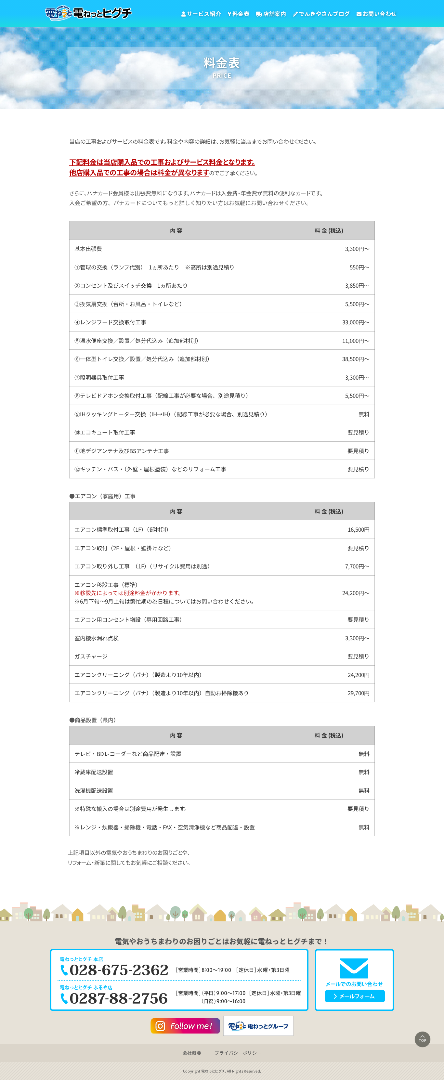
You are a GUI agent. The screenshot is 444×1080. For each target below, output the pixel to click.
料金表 (241, 13)
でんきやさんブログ (324, 13)
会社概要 (192, 1052)
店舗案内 (274, 13)
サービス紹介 (204, 13)
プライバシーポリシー (238, 1052)
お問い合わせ (380, 13)
